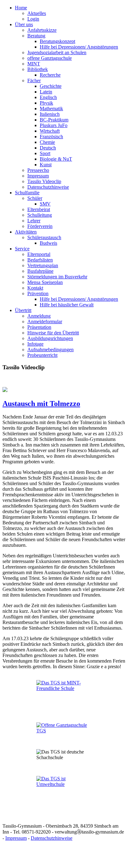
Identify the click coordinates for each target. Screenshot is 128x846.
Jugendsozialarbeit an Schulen (56, 52)
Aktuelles (36, 13)
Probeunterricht (42, 355)
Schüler (34, 198)
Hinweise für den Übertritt (53, 332)
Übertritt (23, 310)
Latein (46, 91)
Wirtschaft (50, 131)
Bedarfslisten (40, 259)
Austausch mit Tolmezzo (41, 403)
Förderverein (40, 226)
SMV (45, 203)
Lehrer (33, 220)
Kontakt (35, 288)
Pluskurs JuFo (53, 125)
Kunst (46, 164)
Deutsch (48, 147)
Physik (46, 103)
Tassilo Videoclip (44, 181)
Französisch (51, 136)
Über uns (24, 24)
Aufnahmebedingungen (50, 349)
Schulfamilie (27, 192)
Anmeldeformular (44, 321)
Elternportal (38, 254)
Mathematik (51, 108)
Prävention (37, 293)
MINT (33, 63)
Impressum (38, 175)
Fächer (34, 80)
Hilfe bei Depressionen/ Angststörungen (79, 47)
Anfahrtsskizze (42, 30)
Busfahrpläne (40, 271)
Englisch (48, 97)
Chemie (47, 142)
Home (21, 7)
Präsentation (39, 327)
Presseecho (38, 170)
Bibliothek (37, 69)
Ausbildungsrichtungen (50, 338)
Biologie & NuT (56, 159)
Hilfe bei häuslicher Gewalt (67, 304)
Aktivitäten (26, 231)
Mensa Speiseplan (45, 282)
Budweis (48, 243)
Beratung (36, 35)
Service (22, 248)
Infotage (35, 344)
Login (33, 18)
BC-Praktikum (54, 119)
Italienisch (50, 114)
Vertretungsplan (42, 265)
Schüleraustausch (44, 237)
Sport (45, 153)
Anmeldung (39, 316)
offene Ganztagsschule (49, 58)
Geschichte (51, 86)
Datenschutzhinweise (48, 187)
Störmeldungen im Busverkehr (57, 276)
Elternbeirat (38, 209)
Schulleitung (39, 215)
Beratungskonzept (57, 41)
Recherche (50, 75)
